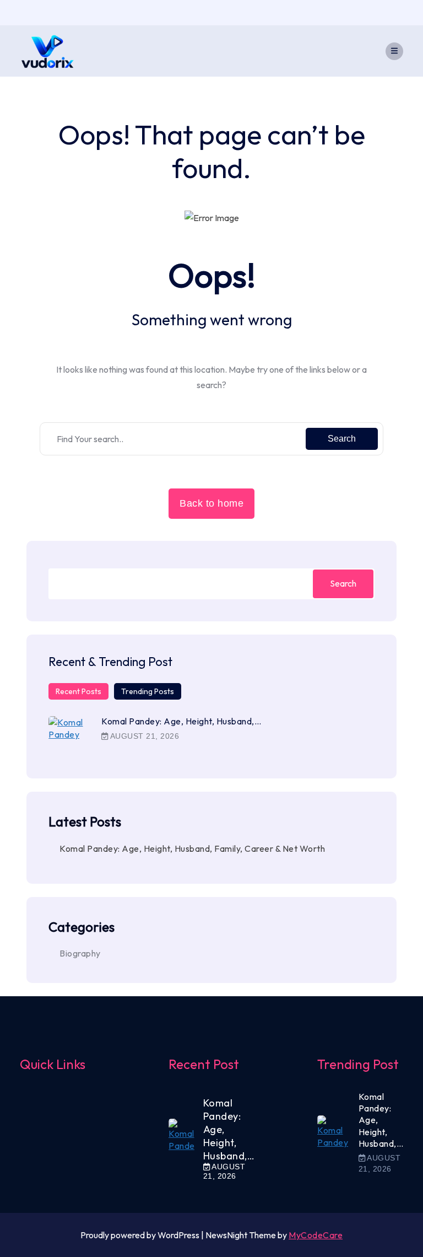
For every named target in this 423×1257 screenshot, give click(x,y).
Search (342, 438)
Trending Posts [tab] (147, 691)
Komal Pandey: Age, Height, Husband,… (181, 721)
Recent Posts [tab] (78, 691)
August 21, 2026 (143, 736)
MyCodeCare (316, 1234)
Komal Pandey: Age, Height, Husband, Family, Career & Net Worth (192, 848)
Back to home (211, 503)
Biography (80, 953)
